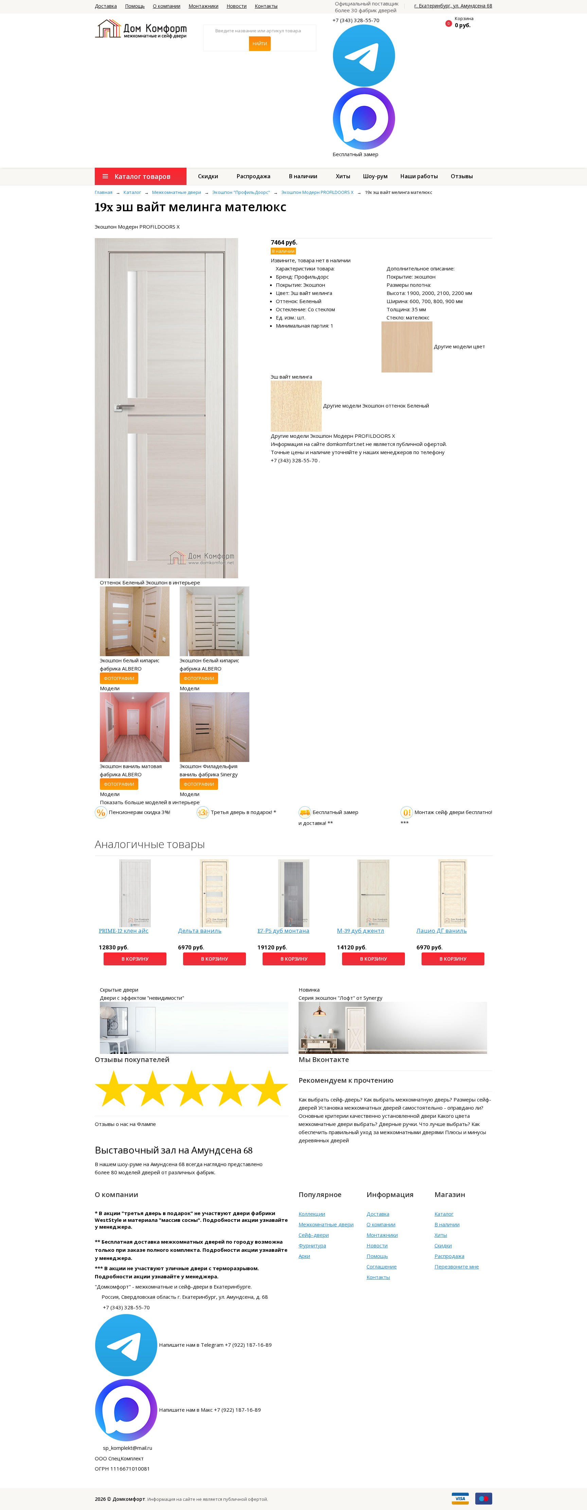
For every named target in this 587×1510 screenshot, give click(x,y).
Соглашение (382, 1266)
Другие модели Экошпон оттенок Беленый (376, 405)
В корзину (135, 959)
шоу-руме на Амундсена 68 (151, 1164)
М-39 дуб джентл (360, 931)
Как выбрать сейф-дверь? (330, 1099)
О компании (166, 6)
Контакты (266, 6)
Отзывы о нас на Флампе (125, 1124)
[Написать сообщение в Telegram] (364, 55)
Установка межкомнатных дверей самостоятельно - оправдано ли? (400, 1107)
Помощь (135, 6)
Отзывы (462, 176)
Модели (110, 688)
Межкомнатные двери (326, 1224)
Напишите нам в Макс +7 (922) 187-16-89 (210, 1409)
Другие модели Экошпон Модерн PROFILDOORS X (333, 435)
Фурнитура (312, 1245)
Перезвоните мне (456, 1266)
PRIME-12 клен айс (123, 931)
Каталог (443, 1213)
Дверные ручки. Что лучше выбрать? (424, 1124)
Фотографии (119, 678)
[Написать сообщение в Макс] (364, 118)
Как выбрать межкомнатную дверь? (408, 1099)
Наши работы (419, 176)
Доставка (106, 6)
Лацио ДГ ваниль (441, 931)
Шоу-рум (375, 176)
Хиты (343, 176)
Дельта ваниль (199, 931)
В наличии (303, 176)
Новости (237, 6)
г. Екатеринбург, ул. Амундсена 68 (453, 5)
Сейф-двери (314, 1234)
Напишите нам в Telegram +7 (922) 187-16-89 (215, 1344)
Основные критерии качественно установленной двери (367, 1115)
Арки (304, 1255)
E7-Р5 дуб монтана (283, 931)
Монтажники (203, 6)
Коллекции (312, 1213)
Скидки (208, 176)
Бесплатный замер (355, 154)
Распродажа (253, 176)
